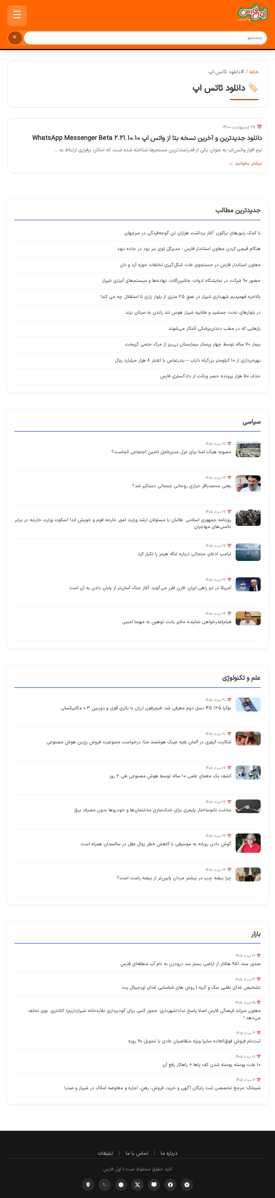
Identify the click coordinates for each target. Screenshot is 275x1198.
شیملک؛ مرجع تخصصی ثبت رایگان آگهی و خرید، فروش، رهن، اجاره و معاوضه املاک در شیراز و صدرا (162, 1088)
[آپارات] (187, 1185)
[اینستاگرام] (88, 1185)
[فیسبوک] (170, 1185)
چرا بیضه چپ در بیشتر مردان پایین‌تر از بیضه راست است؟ (174, 878)
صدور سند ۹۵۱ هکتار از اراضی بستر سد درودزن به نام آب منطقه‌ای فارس (190, 964)
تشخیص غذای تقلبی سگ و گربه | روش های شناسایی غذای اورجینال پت (191, 987)
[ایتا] (154, 1185)
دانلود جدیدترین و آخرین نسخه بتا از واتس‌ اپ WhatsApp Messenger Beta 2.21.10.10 (147, 138)
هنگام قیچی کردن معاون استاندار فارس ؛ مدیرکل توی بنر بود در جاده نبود (189, 249)
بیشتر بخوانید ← (245, 163)
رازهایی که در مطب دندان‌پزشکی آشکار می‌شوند (214, 328)
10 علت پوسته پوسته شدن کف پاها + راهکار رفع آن (212, 1065)
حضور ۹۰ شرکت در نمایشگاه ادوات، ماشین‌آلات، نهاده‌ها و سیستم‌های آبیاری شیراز (181, 280)
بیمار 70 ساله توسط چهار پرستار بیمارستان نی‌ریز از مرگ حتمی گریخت (193, 344)
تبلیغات (105, 1153)
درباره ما (169, 1153)
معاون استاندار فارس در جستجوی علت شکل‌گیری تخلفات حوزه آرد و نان (190, 265)
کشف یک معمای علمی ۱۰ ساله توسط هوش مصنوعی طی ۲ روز (170, 776)
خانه (254, 72)
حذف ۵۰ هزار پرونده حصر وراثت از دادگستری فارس (210, 376)
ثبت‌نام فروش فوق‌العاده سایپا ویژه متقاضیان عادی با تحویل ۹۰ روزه (194, 1041)
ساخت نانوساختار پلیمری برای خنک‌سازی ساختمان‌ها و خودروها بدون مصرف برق (152, 810)
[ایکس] (137, 1185)
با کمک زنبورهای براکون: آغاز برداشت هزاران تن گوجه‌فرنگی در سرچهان (192, 233)
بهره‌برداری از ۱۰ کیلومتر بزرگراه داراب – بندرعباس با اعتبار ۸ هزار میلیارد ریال (188, 360)
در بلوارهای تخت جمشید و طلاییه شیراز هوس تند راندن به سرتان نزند (193, 312)
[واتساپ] (104, 1185)
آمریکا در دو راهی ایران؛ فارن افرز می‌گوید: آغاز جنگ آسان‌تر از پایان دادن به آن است (150, 588)
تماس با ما (137, 1153)
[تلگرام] (121, 1185)
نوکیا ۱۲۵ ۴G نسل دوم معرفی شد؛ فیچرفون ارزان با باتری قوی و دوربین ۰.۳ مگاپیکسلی (146, 708)
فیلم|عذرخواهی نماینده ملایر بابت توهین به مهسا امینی (176, 622)
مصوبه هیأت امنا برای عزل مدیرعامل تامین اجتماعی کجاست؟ (171, 452)
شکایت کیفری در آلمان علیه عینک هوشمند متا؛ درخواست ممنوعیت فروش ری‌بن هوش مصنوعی (139, 742)
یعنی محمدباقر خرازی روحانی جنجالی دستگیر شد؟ (181, 486)
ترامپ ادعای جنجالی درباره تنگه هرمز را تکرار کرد (184, 554)
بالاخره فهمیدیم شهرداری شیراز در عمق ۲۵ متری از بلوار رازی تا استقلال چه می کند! (180, 296)
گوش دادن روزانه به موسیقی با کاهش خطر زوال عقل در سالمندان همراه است (156, 844)
